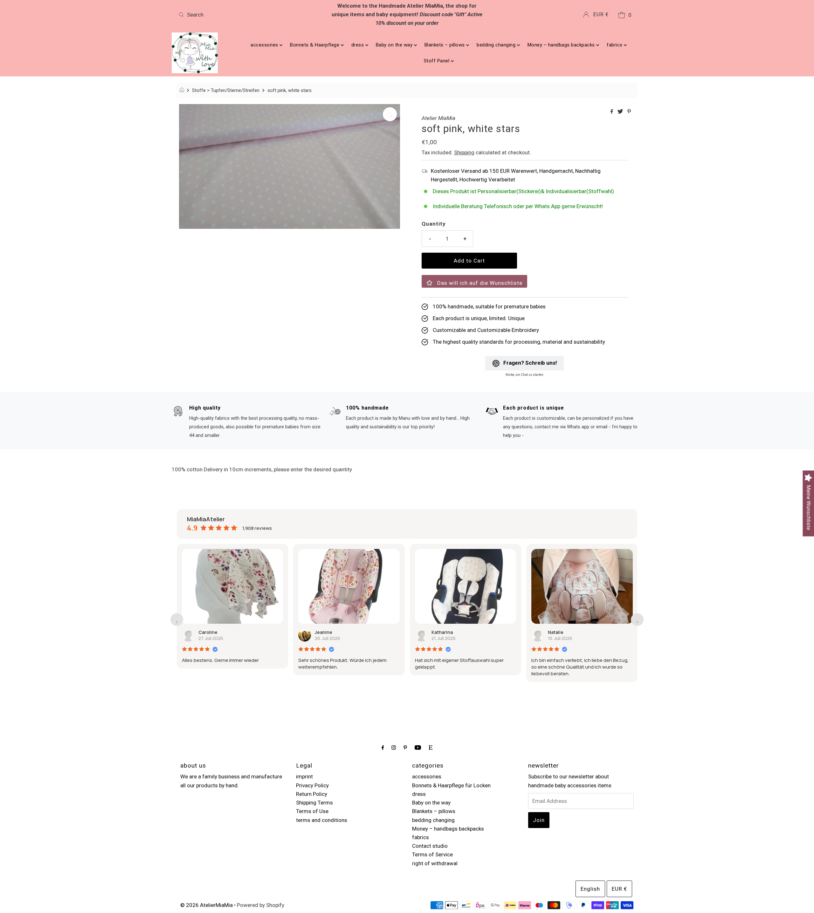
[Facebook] (383, 747)
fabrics (615, 45)
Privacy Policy (312, 785)
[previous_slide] (176, 619)
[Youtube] (418, 747)
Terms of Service (432, 854)
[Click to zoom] (390, 114)
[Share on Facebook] (612, 112)
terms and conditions (321, 820)
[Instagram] (393, 747)
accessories (265, 45)
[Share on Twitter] (620, 112)
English (590, 889)
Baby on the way (395, 45)
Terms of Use (312, 811)
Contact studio (430, 846)
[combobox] (251, 14)
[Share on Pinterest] (629, 112)
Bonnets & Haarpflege (315, 45)
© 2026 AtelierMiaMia (206, 905)
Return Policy (311, 794)
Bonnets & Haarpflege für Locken (451, 785)
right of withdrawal (435, 863)
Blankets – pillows (445, 45)
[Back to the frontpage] (183, 90)
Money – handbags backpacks (562, 45)
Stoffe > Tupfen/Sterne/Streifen (225, 90)
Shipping (464, 152)
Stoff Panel (437, 61)
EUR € (601, 14)
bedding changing (497, 45)
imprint (304, 776)
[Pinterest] (405, 747)
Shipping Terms (314, 802)
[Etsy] (430, 747)
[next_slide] (637, 619)
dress (358, 45)
